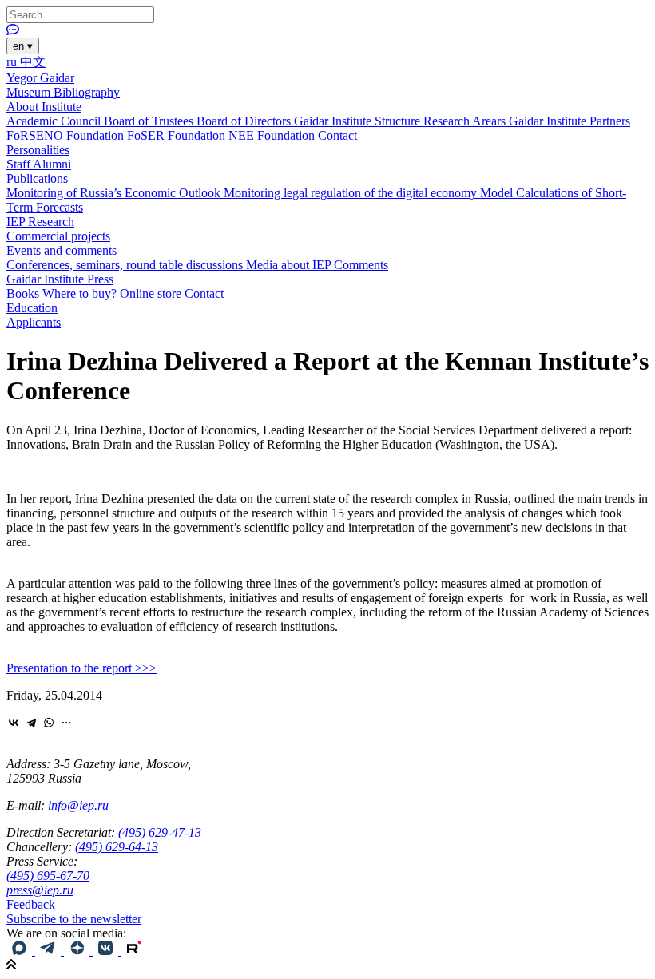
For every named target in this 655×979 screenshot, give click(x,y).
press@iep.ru (39, 890)
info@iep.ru (78, 805)
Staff (19, 164)
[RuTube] (134, 950)
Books (24, 293)
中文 (33, 62)
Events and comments (61, 250)
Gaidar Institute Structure (358, 121)
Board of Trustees (150, 121)
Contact (337, 135)
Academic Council (55, 121)
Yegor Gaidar (40, 78)
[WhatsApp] (49, 722)
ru (13, 62)
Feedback (30, 904)
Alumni (52, 164)
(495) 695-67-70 (47, 875)
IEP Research (40, 221)
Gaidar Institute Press (59, 279)
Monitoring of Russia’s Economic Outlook (115, 193)
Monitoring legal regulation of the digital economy (352, 193)
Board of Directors (245, 121)
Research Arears (466, 121)
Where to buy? (81, 293)
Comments (361, 265)
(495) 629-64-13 (116, 847)
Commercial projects (58, 236)
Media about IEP (290, 265)
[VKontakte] (13, 722)
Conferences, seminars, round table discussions (126, 265)
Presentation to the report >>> (81, 668)
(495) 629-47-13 (159, 832)
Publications (37, 178)
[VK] (107, 950)
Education (32, 308)
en (23, 46)
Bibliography (87, 92)
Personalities (37, 150)
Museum (30, 92)
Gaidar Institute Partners (569, 121)
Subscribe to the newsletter (73, 918)
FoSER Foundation (177, 135)
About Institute (43, 106)
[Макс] (20, 950)
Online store (152, 293)
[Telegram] (31, 722)
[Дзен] (78, 950)
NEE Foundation (273, 135)
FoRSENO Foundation (66, 135)
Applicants (33, 322)
